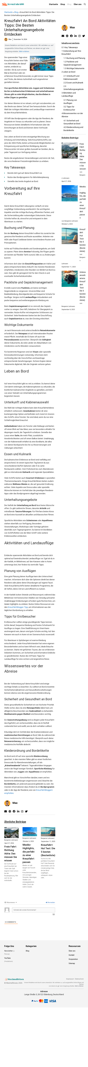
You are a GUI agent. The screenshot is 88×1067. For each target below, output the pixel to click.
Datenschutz (79, 979)
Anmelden (51, 902)
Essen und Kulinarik (73, 83)
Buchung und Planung (74, 58)
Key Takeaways (70, 47)
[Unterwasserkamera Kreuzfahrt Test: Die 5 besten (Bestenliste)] (70, 279)
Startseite (53, 4)
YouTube (7, 958)
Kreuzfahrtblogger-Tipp (18, 607)
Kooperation (73, 959)
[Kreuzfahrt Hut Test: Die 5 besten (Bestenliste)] (48, 835)
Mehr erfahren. (79, 986)
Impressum (70, 979)
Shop (62, 4)
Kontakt (71, 955)
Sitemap (72, 963)
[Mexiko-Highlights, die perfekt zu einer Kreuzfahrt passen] (30, 835)
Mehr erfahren (24, 51)
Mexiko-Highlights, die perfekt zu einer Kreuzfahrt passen (28, 853)
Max (14, 802)
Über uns (77, 4)
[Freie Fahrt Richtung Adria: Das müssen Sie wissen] (11, 836)
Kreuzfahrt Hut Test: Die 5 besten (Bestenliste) (48, 850)
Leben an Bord (68, 72)
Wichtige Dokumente (74, 68)
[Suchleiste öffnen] (85, 4)
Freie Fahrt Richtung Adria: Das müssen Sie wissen (10, 853)
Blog (69, 4)
